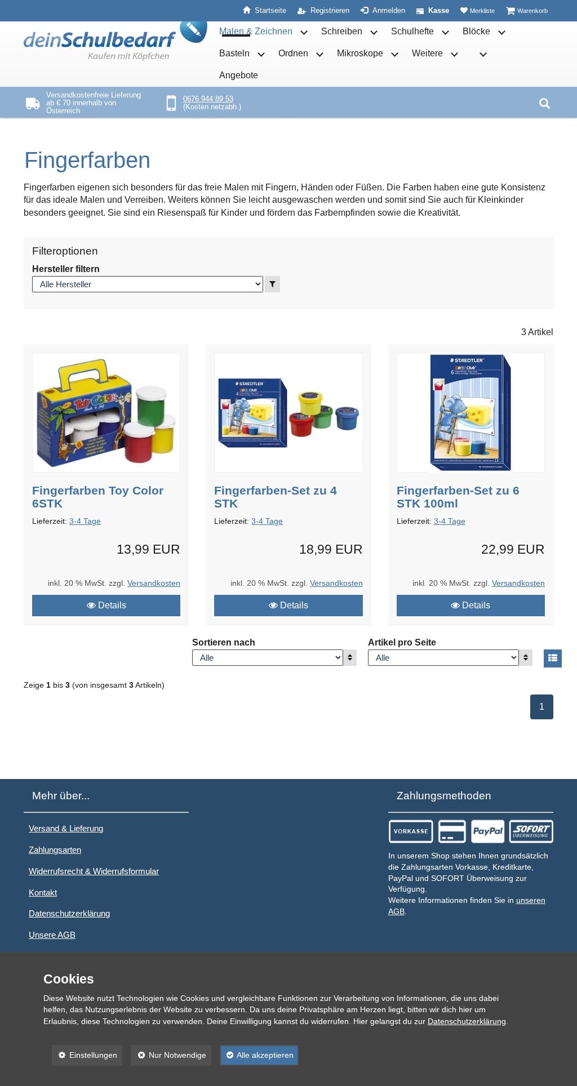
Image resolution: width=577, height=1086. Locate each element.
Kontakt (43, 892)
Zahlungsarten (55, 849)
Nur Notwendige (168, 1055)
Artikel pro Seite (402, 642)
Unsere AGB (52, 935)
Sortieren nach (223, 642)
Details (111, 605)
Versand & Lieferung (66, 828)
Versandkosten (153, 583)
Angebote (238, 75)
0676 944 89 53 (208, 99)
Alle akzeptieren (257, 1055)
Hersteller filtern (66, 269)
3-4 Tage (85, 521)
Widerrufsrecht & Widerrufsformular (94, 871)
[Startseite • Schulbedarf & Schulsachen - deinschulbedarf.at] (116, 41)
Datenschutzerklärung (69, 913)
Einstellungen (85, 1055)
